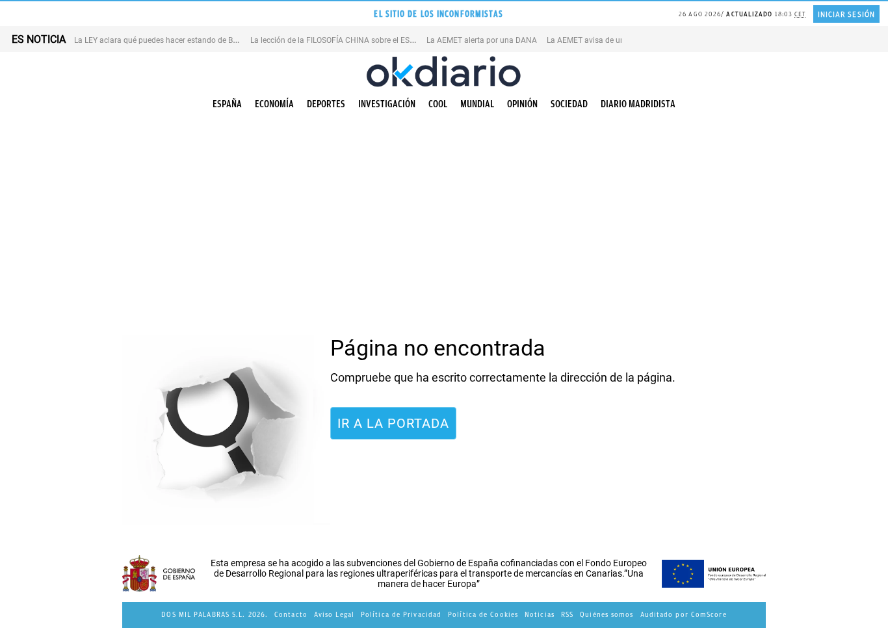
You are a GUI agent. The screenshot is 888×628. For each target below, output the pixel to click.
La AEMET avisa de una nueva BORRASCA (620, 40)
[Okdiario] (444, 71)
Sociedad (569, 104)
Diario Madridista (638, 104)
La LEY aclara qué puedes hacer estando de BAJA (161, 40)
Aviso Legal (334, 614)
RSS (567, 614)
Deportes (326, 104)
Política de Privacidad (401, 614)
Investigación (386, 104)
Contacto (290, 614)
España (227, 104)
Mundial (477, 104)
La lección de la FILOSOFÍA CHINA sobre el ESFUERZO (344, 40)
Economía (274, 104)
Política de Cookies (483, 614)
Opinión (522, 104)
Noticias (540, 614)
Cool (437, 104)
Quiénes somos (606, 614)
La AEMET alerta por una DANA (481, 40)
